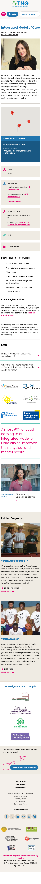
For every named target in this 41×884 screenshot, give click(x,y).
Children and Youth (9, 35)
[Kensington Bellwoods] (20, 710)
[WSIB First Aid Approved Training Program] (31, 848)
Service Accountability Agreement (20, 793)
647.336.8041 (9, 153)
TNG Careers (20, 781)
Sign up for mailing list (24, 767)
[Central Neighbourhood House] (20, 696)
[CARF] (11, 829)
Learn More (6, 592)
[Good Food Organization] (31, 829)
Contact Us (20, 788)
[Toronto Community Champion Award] (11, 838)
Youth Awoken (10, 639)
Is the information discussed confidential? (16, 355)
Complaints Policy (20, 804)
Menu (3, 14)
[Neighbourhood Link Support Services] (20, 723)
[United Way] (32, 838)
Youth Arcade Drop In (14, 561)
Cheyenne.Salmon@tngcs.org (17, 151)
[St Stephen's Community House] (20, 736)
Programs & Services (17, 32)
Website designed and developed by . (20, 856)
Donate (12, 14)
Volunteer (20, 784)
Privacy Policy (20, 799)
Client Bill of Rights (20, 796)
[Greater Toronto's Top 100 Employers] (11, 848)
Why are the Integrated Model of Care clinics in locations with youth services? (17, 367)
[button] (12, 113)
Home (3, 32)
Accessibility (20, 801)
